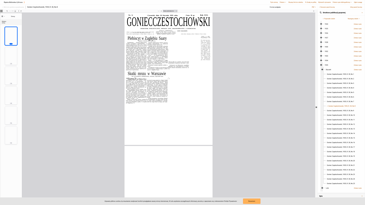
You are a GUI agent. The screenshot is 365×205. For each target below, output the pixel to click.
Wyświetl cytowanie (324, 2)
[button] (341, 13)
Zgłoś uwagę (358, 2)
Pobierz (282, 2)
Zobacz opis (358, 24)
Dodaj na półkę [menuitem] (311, 2)
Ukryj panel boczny (356, 7)
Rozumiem (251, 201)
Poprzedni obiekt (329, 19)
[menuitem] (326, 24)
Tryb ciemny (274, 2)
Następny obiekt (353, 19)
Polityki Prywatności (230, 201)
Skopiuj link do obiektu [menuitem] (295, 2)
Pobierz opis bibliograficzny (341, 2)
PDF (313, 7)
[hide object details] (316, 107)
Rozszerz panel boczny (327, 7)
